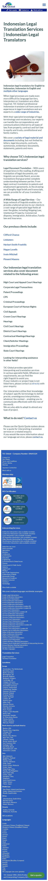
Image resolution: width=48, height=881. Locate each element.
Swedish (5, 866)
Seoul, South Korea (9, 780)
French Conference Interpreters (12, 604)
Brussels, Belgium (9, 676)
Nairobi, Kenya (8, 800)
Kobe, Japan (7, 763)
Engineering (6, 560)
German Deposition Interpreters (13, 615)
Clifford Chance (11, 234)
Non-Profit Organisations (10, 572)
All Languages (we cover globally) (13, 872)
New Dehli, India (8, 773)
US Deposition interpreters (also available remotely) (19, 537)
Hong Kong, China (9, 769)
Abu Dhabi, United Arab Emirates (14, 789)
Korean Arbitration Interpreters (12, 647)
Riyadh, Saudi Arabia (10, 793)
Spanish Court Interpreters (11, 627)
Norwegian (6, 857)
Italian (4, 846)
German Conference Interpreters (13, 617)
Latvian (4, 851)
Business (5, 552)
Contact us (25, 10)
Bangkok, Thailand (9, 758)
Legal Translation (8, 657)
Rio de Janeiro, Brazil (10, 741)
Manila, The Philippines (10, 771)
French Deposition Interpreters (12, 602)
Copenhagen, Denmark (10, 684)
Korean (4, 849)
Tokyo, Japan (7, 784)
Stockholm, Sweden (9, 715)
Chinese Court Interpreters (11, 640)
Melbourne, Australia (10, 812)
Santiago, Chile (8, 745)
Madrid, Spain (7, 700)
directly (36, 383)
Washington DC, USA (10, 749)
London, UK (7, 699)
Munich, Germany (9, 706)
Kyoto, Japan (7, 767)
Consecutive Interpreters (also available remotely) (19, 543)
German (5, 834)
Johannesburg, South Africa (12, 799)
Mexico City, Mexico (9, 736)
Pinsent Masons (11, 259)
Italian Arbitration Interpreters (12, 632)
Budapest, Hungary (9, 678)
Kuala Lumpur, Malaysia (11, 765)
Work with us (38, 10)
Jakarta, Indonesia (9, 762)
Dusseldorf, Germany (10, 686)
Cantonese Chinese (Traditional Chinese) (15, 825)
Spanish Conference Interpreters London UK (17, 625)
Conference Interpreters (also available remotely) (18, 534)
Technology (6, 584)
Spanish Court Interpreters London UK (15, 628)
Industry (5, 567)
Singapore (6, 778)
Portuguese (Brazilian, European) (13, 860)
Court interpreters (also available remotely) (16, 535)
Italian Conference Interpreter (12, 634)
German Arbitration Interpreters (13, 614)
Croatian (5, 829)
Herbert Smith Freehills (14, 244)
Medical (5, 571)
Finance (4, 563)
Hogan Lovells (10, 249)
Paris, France (7, 710)
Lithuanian (5, 853)
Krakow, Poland (8, 695)
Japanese (5, 847)
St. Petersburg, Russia (10, 717)
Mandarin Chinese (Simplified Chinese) (15, 827)
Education (5, 558)
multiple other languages (15, 91)
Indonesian (6, 844)
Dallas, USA (7, 734)
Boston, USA (7, 728)
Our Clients (6, 459)
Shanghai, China (8, 776)
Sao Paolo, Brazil (8, 747)
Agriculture (6, 550)
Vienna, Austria (8, 719)
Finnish (4, 840)
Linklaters (8, 239)
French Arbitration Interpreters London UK (16, 606)
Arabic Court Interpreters (10, 599)
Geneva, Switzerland (10, 687)
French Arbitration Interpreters (12, 601)
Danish (4, 836)
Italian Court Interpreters (10, 636)
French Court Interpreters (11, 610)
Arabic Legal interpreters (10, 595)
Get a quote (36, 875)
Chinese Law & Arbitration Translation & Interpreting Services (22, 643)
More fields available (9, 587)
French (4, 833)
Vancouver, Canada (9, 750)
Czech (4, 831)
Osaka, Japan (7, 775)
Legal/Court (6, 569)
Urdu (4, 870)
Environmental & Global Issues (12, 561)
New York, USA (8, 737)
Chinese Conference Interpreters (13, 638)
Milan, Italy (6, 702)
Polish (4, 859)
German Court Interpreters (11, 619)
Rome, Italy (6, 713)
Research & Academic (9, 578)
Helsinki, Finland (8, 693)
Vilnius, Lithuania (8, 721)
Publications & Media (9, 574)
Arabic (4, 823)
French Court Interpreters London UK (14, 612)
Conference (6, 554)
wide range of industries (27, 111)
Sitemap (5, 465)
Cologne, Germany (9, 682)
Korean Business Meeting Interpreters (15, 645)
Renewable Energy (8, 576)
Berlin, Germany (8, 673)
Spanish (4, 864)
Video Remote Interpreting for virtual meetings (18, 539)
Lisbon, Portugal (8, 697)
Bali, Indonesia (7, 756)
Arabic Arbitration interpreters (12, 597)
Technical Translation (9, 658)
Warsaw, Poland (8, 723)
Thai (3, 868)
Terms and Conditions (9, 461)
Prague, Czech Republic (10, 712)
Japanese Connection (9, 468)
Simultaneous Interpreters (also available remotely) (19, 541)
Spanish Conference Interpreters (13, 623)
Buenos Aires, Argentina (11, 730)
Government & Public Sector (11, 565)
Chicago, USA (7, 732)
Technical (5, 582)
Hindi (4, 842)
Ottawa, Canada (8, 739)
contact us (37, 437)
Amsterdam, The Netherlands (13, 669)
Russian (4, 862)
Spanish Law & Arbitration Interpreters (15, 630)
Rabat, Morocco (8, 804)
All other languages (8, 649)
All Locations (7, 815)
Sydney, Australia (8, 810)
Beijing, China (7, 760)
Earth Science (6, 556)
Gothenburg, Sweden (10, 689)
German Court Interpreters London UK (15, 621)
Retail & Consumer (8, 580)
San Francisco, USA (9, 743)
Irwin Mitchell (10, 254)
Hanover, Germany (9, 691)
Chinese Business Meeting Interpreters (15, 641)
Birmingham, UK (8, 674)
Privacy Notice (7, 463)
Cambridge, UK (8, 680)
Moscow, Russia (8, 704)
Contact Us (6, 457)
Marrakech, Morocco (10, 802)
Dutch (4, 838)
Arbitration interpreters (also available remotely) (18, 532)
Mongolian (5, 855)
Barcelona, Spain (8, 671)
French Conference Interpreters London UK (16, 608)
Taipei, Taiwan (7, 782)
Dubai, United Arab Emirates (12, 791)
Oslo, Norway (7, 708)
